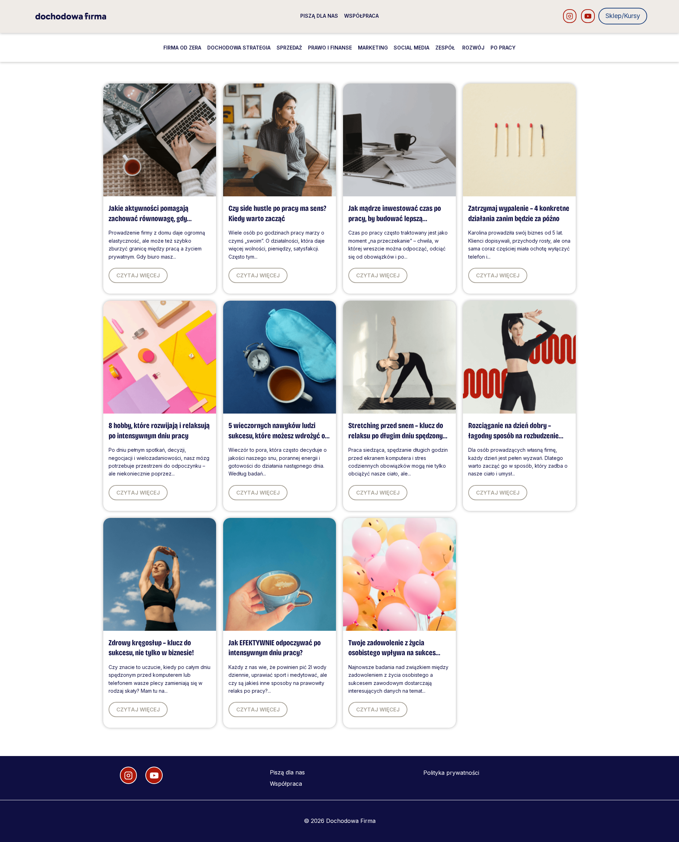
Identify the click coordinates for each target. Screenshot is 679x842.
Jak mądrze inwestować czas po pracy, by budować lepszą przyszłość (394, 218)
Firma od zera (182, 48)
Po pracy (503, 48)
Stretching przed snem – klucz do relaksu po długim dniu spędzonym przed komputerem (398, 435)
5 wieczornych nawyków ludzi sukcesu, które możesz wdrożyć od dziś (278, 435)
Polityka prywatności (451, 772)
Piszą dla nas (319, 16)
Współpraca (361, 16)
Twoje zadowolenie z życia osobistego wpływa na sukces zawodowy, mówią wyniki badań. (395, 653)
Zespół (445, 48)
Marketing (373, 48)
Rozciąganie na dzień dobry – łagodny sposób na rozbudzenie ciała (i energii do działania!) (513, 435)
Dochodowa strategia (239, 48)
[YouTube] (588, 16)
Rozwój (473, 48)
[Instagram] (570, 16)
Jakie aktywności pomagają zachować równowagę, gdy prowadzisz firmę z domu (148, 218)
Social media (411, 48)
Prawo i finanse (330, 48)
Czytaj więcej (138, 275)
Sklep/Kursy (622, 15)
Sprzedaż (289, 48)
